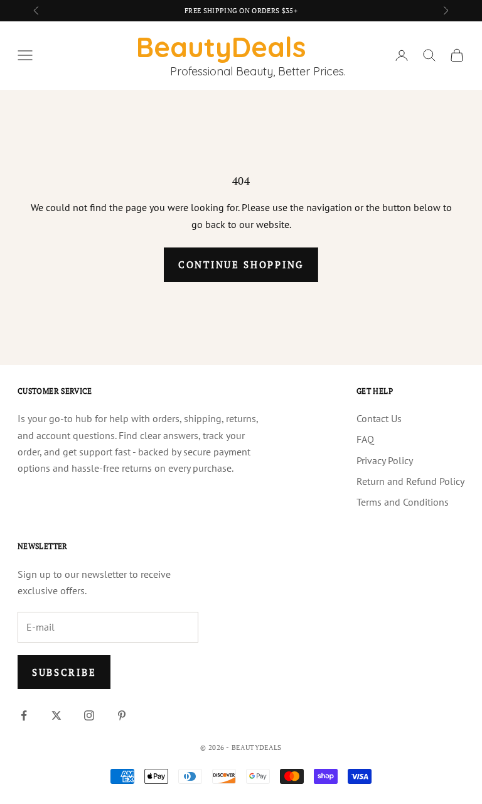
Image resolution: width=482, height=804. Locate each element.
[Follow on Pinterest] (121, 715)
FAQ (365, 439)
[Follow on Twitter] (56, 715)
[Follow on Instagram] (89, 715)
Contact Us (379, 418)
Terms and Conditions (402, 502)
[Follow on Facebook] (24, 715)
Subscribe (64, 672)
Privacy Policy (384, 460)
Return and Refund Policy (410, 481)
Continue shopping (241, 264)
